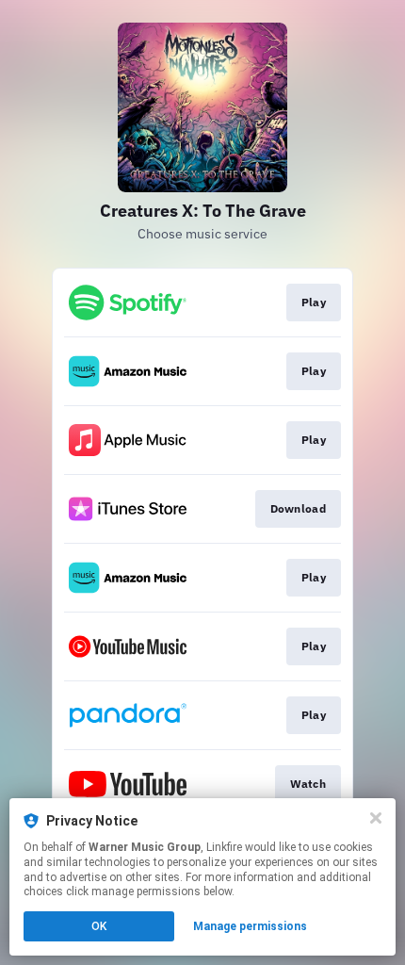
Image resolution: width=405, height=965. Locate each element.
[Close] (376, 818)
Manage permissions (250, 926)
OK (98, 926)
